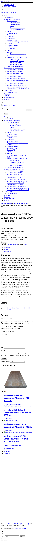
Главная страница (6, 203)
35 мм (30, 308)
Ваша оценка (5, 331)
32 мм (26, 308)
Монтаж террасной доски (10, 519)
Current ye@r (5, 362)
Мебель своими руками (9, 497)
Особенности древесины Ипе (11, 502)
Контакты (7, 453)
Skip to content (5, 1)
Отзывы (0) (7, 251)
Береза (25, 245)
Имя (2, 348)
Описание (7, 248)
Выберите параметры (16, 404)
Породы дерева (9, 448)
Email (3, 351)
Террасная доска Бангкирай (11, 492)
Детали (6, 249)
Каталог (6, 450)
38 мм (9, 310)
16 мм (9, 308)
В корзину (3, 243)
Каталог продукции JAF (20, 203)
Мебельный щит (13, 245)
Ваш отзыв (5, 334)
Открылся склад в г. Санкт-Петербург (14, 477)
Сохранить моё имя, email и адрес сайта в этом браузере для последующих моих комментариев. (16, 354)
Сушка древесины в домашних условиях (16, 514)
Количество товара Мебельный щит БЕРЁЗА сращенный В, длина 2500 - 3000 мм (14, 238)
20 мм (17, 308)
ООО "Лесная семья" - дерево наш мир (17, 524)
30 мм (21, 308)
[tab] (18, 248)
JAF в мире (7, 451)
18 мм (13, 308)
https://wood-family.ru (21, 528)
